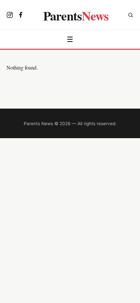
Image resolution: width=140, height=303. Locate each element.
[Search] (130, 15)
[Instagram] (10, 16)
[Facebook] (21, 16)
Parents (76, 16)
